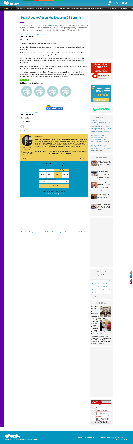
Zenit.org (53, 25)
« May (92, 296)
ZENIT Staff (36, 34)
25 (106, 289)
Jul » (96, 296)
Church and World (46, 3)
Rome (36, 3)
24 (104, 289)
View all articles (25, 131)
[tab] (96, 402)
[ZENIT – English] (13, 3)
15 (98, 286)
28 (95, 292)
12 (109, 283)
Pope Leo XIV (28, 3)
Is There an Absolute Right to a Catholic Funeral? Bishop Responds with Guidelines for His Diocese (103, 197)
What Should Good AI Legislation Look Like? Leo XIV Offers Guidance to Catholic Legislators (101, 122)
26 (109, 289)
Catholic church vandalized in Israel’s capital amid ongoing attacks (60, 8)
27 (92, 292)
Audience (89, 437)
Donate (67, 3)
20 (92, 289)
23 (101, 289)
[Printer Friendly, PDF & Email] (24, 80)
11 (106, 283)
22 (98, 289)
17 (104, 286)
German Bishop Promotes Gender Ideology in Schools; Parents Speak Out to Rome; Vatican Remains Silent (104, 186)
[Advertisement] (54, 217)
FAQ (85, 437)
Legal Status (110, 437)
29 (98, 292)
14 (95, 286)
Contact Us (124, 437)
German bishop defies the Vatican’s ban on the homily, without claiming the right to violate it (104, 207)
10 (104, 283)
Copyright (117, 437)
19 (109, 286)
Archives (44, 34)
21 (95, 289)
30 (101, 292)
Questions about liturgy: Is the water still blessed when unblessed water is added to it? (104, 163)
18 (106, 286)
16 (101, 286)
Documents (59, 3)
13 (92, 286)
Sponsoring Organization (99, 437)
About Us (80, 437)
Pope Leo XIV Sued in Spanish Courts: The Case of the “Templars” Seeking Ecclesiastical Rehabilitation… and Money (103, 174)
